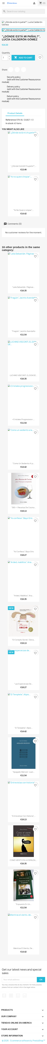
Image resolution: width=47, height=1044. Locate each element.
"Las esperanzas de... (23, 684)
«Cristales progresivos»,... (23, 419)
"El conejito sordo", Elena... (23, 640)
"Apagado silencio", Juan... (23, 772)
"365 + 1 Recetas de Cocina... (23, 507)
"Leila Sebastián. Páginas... (23, 287)
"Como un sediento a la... (23, 463)
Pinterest (23, 69)
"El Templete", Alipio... (24, 728)
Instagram (25, 996)
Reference (11, 120)
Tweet (17, 69)
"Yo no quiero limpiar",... (23, 210)
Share (10, 69)
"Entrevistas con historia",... (24, 816)
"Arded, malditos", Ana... (23, 595)
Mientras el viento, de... (23, 948)
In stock (9, 123)
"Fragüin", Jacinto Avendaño (23, 331)
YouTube (18, 996)
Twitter (11, 996)
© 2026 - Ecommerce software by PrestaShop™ (23, 1040)
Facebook (4, 996)
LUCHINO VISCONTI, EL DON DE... (23, 375)
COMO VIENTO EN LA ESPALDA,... (23, 860)
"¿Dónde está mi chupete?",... (23, 166)
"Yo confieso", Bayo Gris (23, 551)
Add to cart (23, 57)
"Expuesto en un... (24, 904)
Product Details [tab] (15, 113)
